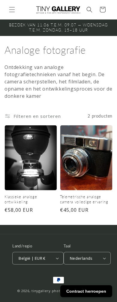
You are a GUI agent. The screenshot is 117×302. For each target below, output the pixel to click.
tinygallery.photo (47, 291)
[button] (12, 9)
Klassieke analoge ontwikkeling (20, 199)
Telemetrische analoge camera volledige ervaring (84, 199)
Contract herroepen (86, 291)
